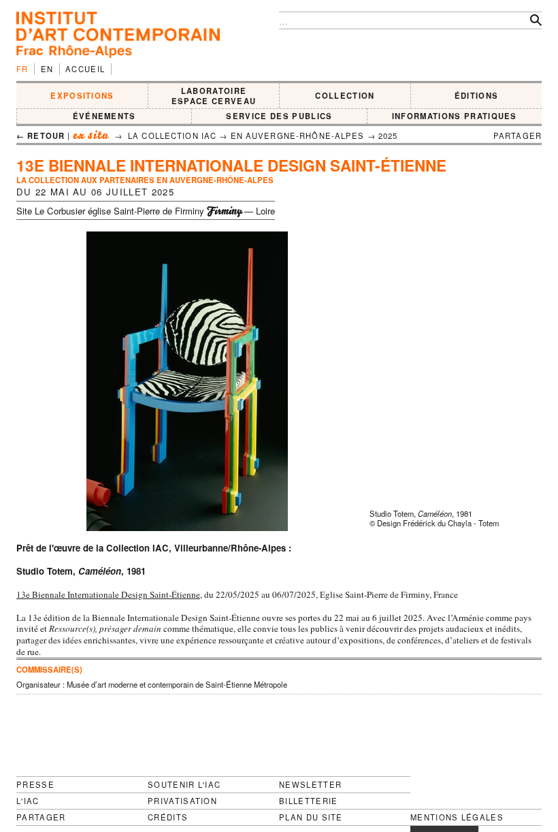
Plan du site (311, 817)
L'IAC (27, 800)
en (47, 68)
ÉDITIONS (477, 95)
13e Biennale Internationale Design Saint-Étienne (108, 594)
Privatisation (182, 800)
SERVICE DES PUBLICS (279, 115)
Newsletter (310, 784)
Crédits (168, 817)
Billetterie (308, 800)
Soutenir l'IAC (184, 784)
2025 (388, 135)
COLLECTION (344, 95)
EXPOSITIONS (82, 95)
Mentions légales (457, 817)
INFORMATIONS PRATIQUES (454, 115)
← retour (40, 135)
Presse (35, 784)
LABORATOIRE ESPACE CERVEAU (213, 95)
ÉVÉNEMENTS (104, 115)
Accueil (85, 68)
